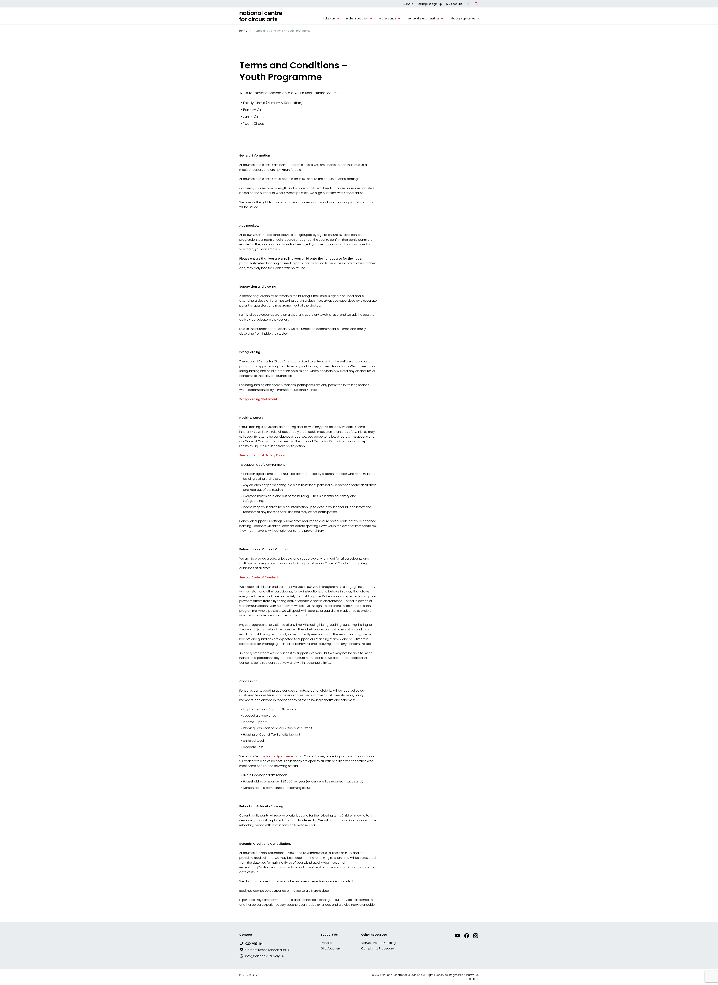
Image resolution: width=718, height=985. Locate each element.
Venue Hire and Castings (423, 18)
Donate (408, 4)
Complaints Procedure (377, 948)
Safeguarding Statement (258, 399)
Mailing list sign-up (430, 4)
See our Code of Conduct (258, 577)
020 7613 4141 (254, 943)
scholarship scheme (277, 756)
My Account (454, 4)
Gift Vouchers (331, 948)
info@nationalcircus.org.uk (264, 956)
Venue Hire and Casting (378, 943)
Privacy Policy (248, 975)
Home (243, 31)
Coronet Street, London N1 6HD (267, 950)
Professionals (387, 18)
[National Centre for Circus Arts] (260, 17)
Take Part (329, 18)
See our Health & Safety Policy (262, 455)
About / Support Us (462, 18)
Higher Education (357, 18)
